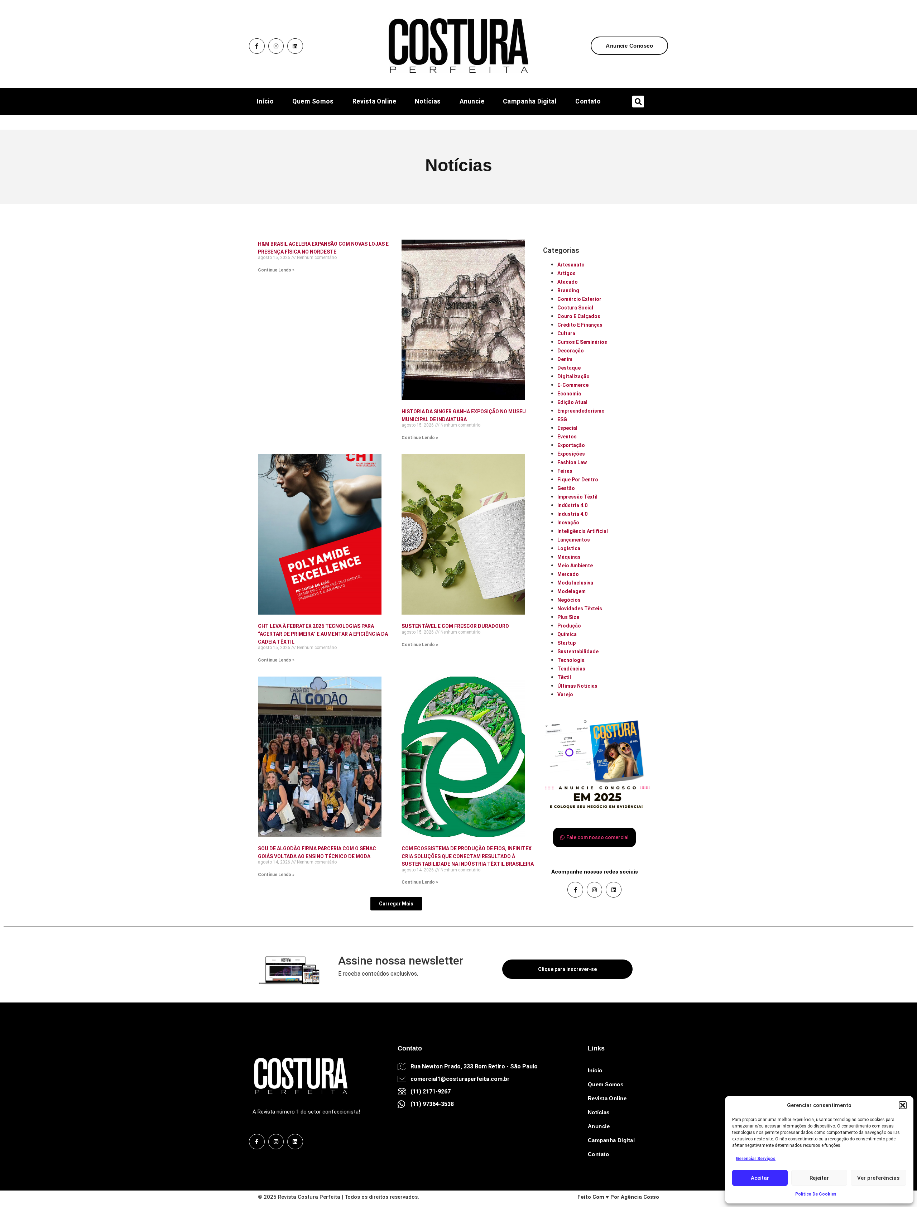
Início (265, 101)
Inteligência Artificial (582, 531)
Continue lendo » (276, 270)
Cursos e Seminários (582, 342)
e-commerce (573, 385)
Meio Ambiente (575, 565)
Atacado (567, 282)
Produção (569, 626)
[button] (902, 1105)
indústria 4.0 (572, 505)
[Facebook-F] (257, 46)
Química (567, 634)
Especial (567, 428)
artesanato (571, 265)
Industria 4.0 (572, 514)
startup (566, 643)
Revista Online (374, 101)
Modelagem (571, 591)
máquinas (569, 557)
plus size (568, 617)
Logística (568, 548)
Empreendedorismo (581, 411)
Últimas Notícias (577, 686)
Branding (568, 290)
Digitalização (573, 376)
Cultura (566, 333)
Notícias (428, 101)
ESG (562, 419)
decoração (570, 351)
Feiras (564, 471)
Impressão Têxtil (577, 497)
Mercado (568, 574)
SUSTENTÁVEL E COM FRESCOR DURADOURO (455, 626)
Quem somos (313, 101)
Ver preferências (878, 1178)
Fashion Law (572, 462)
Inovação (568, 522)
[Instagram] (276, 46)
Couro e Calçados (578, 316)
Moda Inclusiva (575, 583)
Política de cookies (815, 1194)
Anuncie (472, 101)
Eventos (567, 436)
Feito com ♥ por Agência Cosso (618, 1197)
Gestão (566, 488)
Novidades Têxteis (579, 608)
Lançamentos (573, 540)
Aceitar (760, 1178)
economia (569, 393)
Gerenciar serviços (756, 1158)
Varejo (565, 694)
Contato (588, 101)
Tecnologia (571, 660)
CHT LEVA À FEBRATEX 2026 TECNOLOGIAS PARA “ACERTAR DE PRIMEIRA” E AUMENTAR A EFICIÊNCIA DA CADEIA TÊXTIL (323, 633)
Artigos (566, 273)
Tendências (571, 669)
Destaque (569, 368)
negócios (569, 600)
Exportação (571, 445)
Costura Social (575, 308)
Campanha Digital (530, 101)
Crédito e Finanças (579, 325)
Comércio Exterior (579, 299)
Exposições (571, 454)
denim (564, 359)
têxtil (564, 677)
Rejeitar (819, 1178)
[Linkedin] (295, 46)
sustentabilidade (578, 651)
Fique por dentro (577, 479)
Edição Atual (572, 402)
